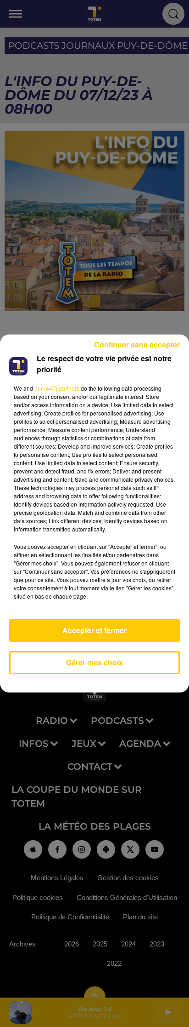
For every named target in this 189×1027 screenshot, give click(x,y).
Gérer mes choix (94, 662)
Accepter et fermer (94, 630)
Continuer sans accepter (137, 344)
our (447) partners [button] (56, 388)
